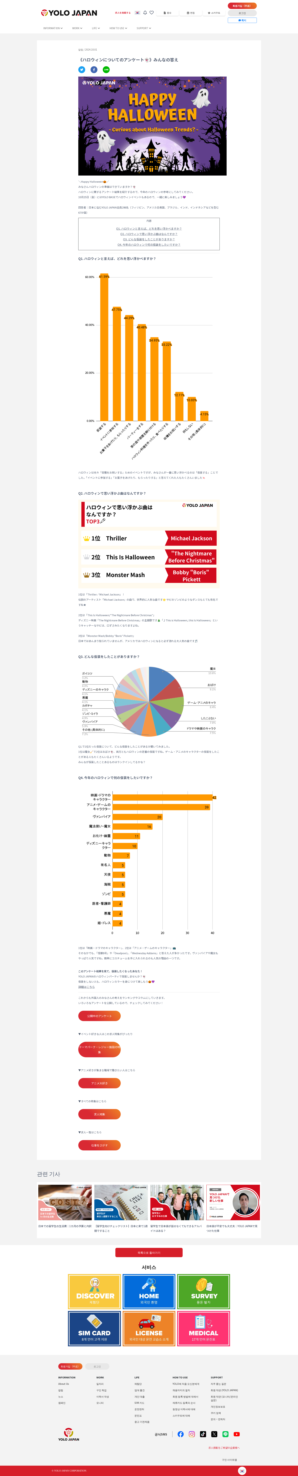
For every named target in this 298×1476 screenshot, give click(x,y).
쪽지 (243, 20)
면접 (192, 12)
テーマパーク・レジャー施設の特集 (99, 1049)
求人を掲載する (123, 12)
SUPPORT (142, 28)
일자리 (100, 1383)
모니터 (100, 1402)
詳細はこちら (86, 987)
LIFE (94, 28)
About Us (63, 1383)
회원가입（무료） (242, 5)
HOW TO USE (117, 28)
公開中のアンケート (99, 1016)
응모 (169, 12)
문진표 (138, 1415)
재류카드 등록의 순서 (184, 1402)
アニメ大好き (99, 1083)
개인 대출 (140, 1396)
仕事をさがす (99, 1145)
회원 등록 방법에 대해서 (185, 1396)
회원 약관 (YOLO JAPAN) (224, 1390)
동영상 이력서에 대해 (184, 1409)
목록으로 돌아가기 (149, 1252)
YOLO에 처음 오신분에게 (186, 1383)
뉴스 (60, 1396)
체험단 (138, 1383)
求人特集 (99, 1114)
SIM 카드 (139, 1402)
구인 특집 (101, 1390)
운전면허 (139, 1409)
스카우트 (215, 12)
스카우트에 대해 (181, 1415)
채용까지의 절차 (181, 1390)
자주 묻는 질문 (218, 1383)
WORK (75, 28)
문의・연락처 (218, 1419)
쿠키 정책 (216, 1413)
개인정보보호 (218, 1406)
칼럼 (60, 1390)
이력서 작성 (102, 1396)
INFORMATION (51, 28)
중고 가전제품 (142, 1421)
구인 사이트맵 (229, 1459)
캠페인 (62, 1402)
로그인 (242, 13)
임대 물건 (140, 1390)
